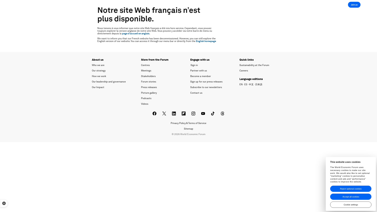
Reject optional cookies (351, 189)
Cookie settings (351, 204)
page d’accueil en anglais (135, 33)
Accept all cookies (351, 197)
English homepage (206, 41)
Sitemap (188, 128)
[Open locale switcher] (4, 203)
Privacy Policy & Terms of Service (188, 123)
